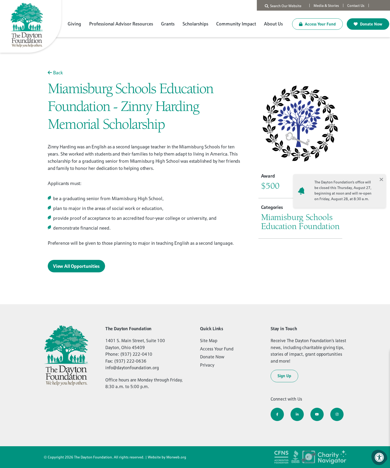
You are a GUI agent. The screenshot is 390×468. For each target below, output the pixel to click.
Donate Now (370, 24)
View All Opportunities (76, 266)
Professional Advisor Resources (121, 24)
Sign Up (284, 375)
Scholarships (195, 24)
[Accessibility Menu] (379, 457)
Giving (74, 24)
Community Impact (236, 24)
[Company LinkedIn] (297, 414)
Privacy (207, 365)
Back (57, 73)
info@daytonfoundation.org (132, 368)
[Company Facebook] (277, 414)
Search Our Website (284, 5)
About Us (273, 24)
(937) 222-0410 (136, 354)
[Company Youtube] (317, 414)
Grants (168, 24)
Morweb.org (176, 457)
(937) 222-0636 (130, 361)
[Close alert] (381, 179)
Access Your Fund (320, 24)
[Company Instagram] (337, 414)
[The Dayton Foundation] (32, 27)
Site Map (208, 341)
